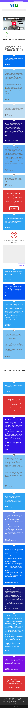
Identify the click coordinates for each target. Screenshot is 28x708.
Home (5, 698)
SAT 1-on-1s (19, 698)
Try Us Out (14, 411)
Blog (4, 701)
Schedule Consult (8, 700)
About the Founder (11, 701)
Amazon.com (13, 450)
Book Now (14, 208)
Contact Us (21, 701)
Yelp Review (15, 140)
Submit (21, 265)
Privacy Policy (12, 703)
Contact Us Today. (14, 687)
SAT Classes (12, 698)
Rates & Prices (18, 700)
